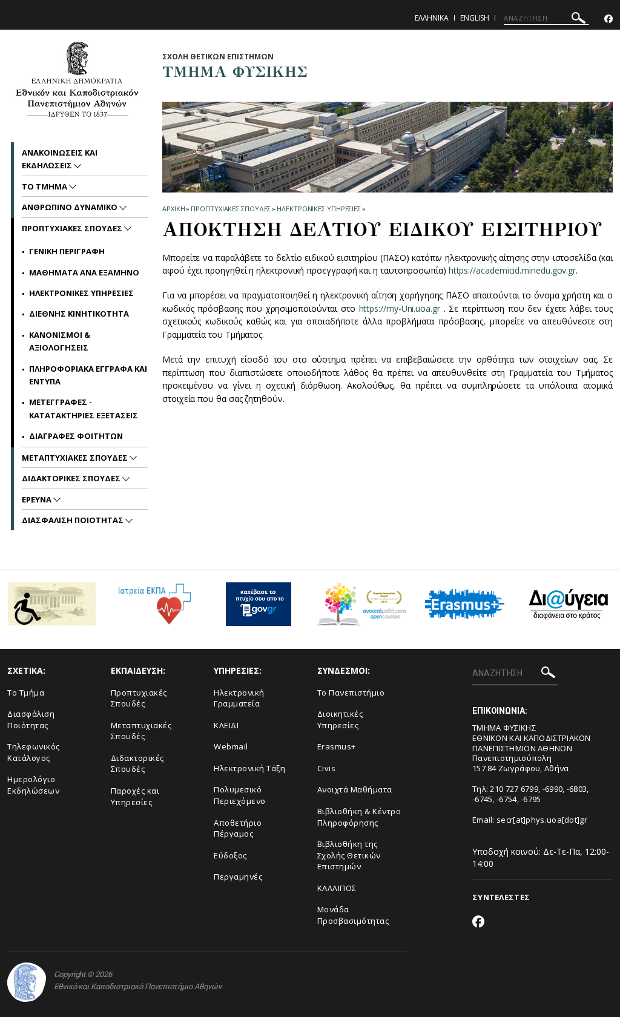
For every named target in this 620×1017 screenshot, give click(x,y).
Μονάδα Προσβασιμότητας (353, 915)
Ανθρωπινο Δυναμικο (70, 207)
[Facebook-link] (608, 19)
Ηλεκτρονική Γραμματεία (239, 698)
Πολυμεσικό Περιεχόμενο (240, 795)
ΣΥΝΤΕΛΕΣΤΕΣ (501, 897)
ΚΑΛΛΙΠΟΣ (337, 888)
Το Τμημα (45, 186)
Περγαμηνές (238, 876)
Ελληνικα (432, 18)
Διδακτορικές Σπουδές (137, 763)
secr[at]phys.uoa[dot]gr (541, 819)
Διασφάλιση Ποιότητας (30, 719)
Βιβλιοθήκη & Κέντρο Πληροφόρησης (359, 817)
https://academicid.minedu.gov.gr (512, 270)
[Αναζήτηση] (578, 20)
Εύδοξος (230, 855)
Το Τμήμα (25, 692)
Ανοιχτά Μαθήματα (354, 789)
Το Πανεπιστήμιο (351, 692)
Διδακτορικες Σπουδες (72, 478)
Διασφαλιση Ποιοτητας (73, 520)
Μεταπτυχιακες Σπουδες (76, 457)
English (474, 18)
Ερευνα (37, 499)
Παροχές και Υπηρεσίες (135, 796)
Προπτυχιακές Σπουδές (139, 698)
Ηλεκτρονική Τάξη (249, 768)
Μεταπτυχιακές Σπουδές (141, 731)
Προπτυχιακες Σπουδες (231, 208)
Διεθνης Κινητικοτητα (79, 313)
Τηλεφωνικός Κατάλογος (33, 752)
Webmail (231, 746)
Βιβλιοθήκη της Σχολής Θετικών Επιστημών (349, 855)
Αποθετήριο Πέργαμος (238, 828)
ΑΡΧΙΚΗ (173, 208)
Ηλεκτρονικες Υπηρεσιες (319, 208)
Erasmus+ (336, 746)
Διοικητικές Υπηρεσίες (340, 719)
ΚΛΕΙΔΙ (226, 725)
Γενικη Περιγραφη (67, 251)
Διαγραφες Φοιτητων (76, 435)
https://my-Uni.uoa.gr (399, 308)
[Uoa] (26, 982)
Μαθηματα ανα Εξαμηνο (84, 272)
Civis (326, 768)
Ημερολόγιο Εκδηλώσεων (33, 785)
